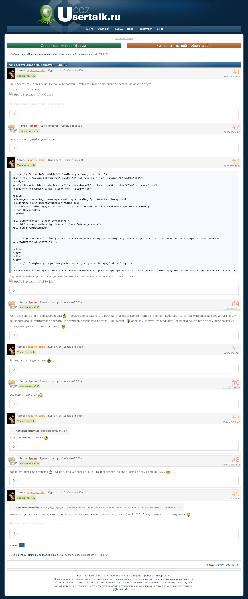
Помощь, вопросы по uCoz (43, 54)
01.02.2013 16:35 (231, 464)
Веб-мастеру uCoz (88, 575)
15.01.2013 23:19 (232, 76)
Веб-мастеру (18, 54)
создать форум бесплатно (223, 564)
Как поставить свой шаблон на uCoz (184, 45)
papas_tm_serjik (35, 70)
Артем (33, 125)
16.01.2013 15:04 (232, 131)
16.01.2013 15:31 (232, 166)
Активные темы (124, 38)
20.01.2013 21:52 (231, 308)
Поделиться (238, 81)
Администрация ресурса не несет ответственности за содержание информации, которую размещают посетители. (124, 585)
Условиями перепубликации (177, 578)
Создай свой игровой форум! (64, 45)
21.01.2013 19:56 (232, 352)
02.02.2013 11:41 (232, 498)
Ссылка (35, 89)
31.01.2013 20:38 (231, 387)
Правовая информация (156, 575)
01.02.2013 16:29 (231, 421)
